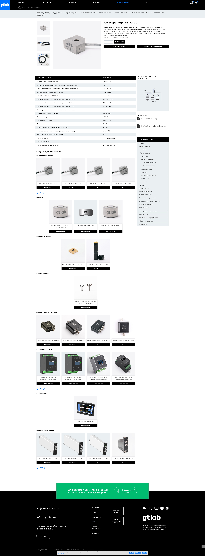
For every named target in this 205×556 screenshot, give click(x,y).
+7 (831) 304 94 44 (123, 2)
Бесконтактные (144, 207)
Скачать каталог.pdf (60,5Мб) (116, 510)
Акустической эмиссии (146, 204)
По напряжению (145, 153)
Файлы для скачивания (96, 528)
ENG (147, 2)
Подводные (145, 179)
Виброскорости (144, 188)
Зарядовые (143, 150)
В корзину (119, 42)
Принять (131, 552)
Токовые (143, 185)
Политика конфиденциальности (92, 550)
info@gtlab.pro (46, 517)
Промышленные (146, 169)
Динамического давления (147, 198)
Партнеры (95, 533)
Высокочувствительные (148, 175)
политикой (61, 553)
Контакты (96, 2)
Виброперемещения (145, 191)
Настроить (138, 552)
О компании (72, 2)
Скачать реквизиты (44, 535)
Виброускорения (144, 146)
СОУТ (94, 522)
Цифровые (143, 182)
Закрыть (144, 552)
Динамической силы (145, 195)
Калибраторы (143, 214)
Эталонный (144, 156)
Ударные (144, 172)
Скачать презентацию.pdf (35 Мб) (116, 521)
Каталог (46, 2)
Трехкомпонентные (149, 166)
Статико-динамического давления (149, 201)
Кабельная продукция (146, 221)
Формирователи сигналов (148, 211)
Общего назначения (147, 159)
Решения (21, 2)
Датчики (141, 143)
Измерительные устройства (148, 218)
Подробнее (48, 187)
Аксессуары (143, 224)
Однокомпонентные (149, 163)
